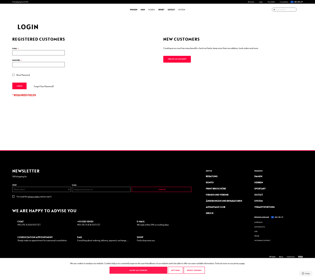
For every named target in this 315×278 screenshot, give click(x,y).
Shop (140, 237)
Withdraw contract (262, 240)
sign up (162, 189)
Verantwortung (264, 207)
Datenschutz (259, 227)
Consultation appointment (35, 237)
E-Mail (141, 221)
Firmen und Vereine (217, 194)
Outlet (258, 194)
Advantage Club (215, 207)
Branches (251, 2)
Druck (209, 213)
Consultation (284, 2)
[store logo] (19, 9)
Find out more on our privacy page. (230, 263)
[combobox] (284, 9)
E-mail (74, 185)
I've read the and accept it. (34, 196)
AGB (255, 231)
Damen (258, 176)
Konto (210, 182)
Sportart (260, 188)
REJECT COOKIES (194, 270)
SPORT (14, 185)
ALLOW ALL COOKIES (138, 270)
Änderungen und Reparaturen (224, 200)
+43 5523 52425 (85, 221)
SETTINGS (175, 270)
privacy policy (34, 196)
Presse (256, 236)
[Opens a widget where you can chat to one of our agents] (306, 274)
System (258, 200)
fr (299, 2)
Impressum (258, 222)
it (302, 2)
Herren (258, 182)
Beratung (212, 176)
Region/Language (261, 217)
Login (261, 2)
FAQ (79, 237)
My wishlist (271, 2)
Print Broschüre (216, 188)
